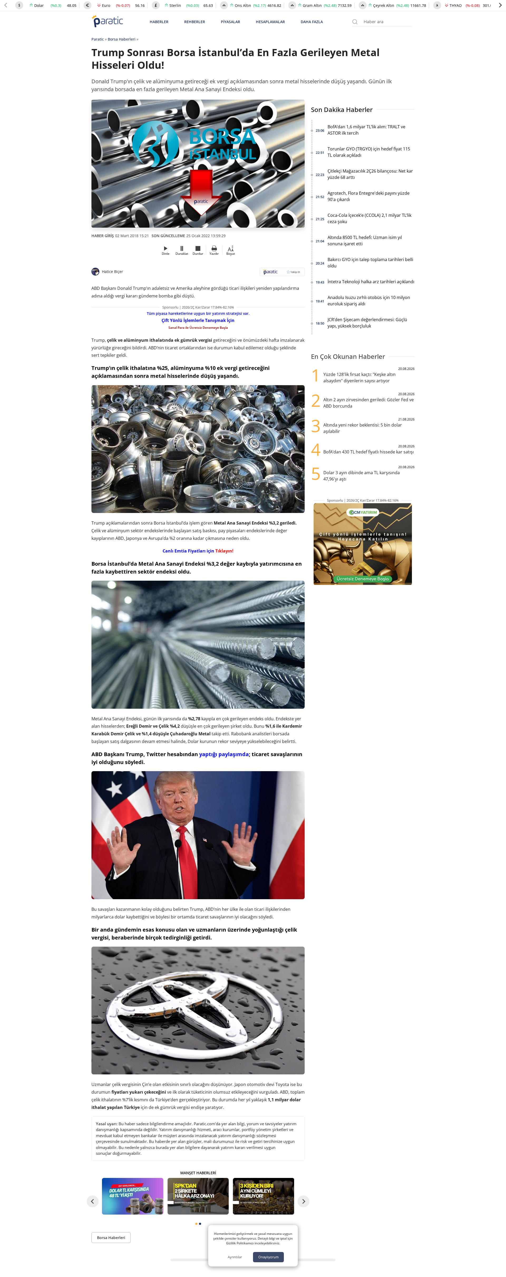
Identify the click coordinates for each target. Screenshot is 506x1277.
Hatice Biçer (112, 271)
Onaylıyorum (268, 1257)
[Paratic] (107, 21)
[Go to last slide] (93, 1201)
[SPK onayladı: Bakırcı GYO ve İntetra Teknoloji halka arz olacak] (197, 1196)
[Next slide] (500, 5)
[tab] (196, 1224)
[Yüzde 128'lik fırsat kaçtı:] (263, 1196)
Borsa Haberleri (121, 39)
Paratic (97, 39)
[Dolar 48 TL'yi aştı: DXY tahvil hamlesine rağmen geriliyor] (132, 1196)
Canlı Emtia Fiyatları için (197, 551)
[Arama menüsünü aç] (355, 22)
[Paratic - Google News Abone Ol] (282, 274)
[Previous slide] (6, 5)
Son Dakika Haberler (342, 109)
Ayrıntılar (235, 1257)
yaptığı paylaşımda (224, 754)
